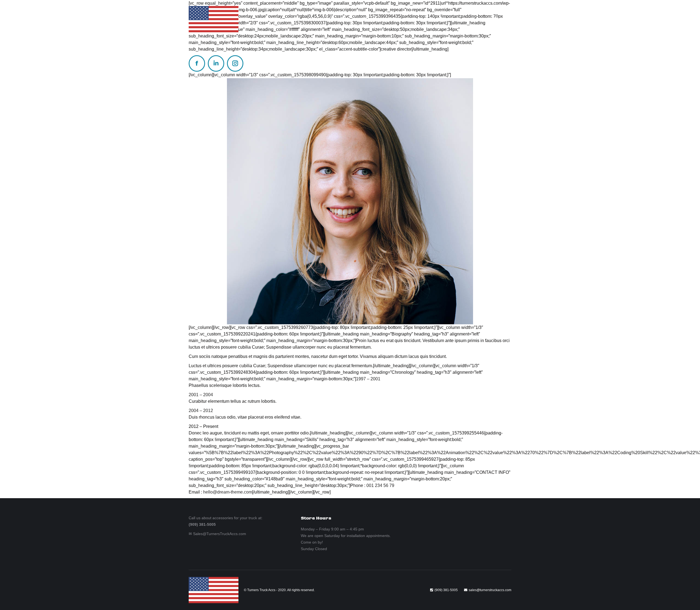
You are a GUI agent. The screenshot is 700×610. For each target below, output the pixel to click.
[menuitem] (371, 19)
